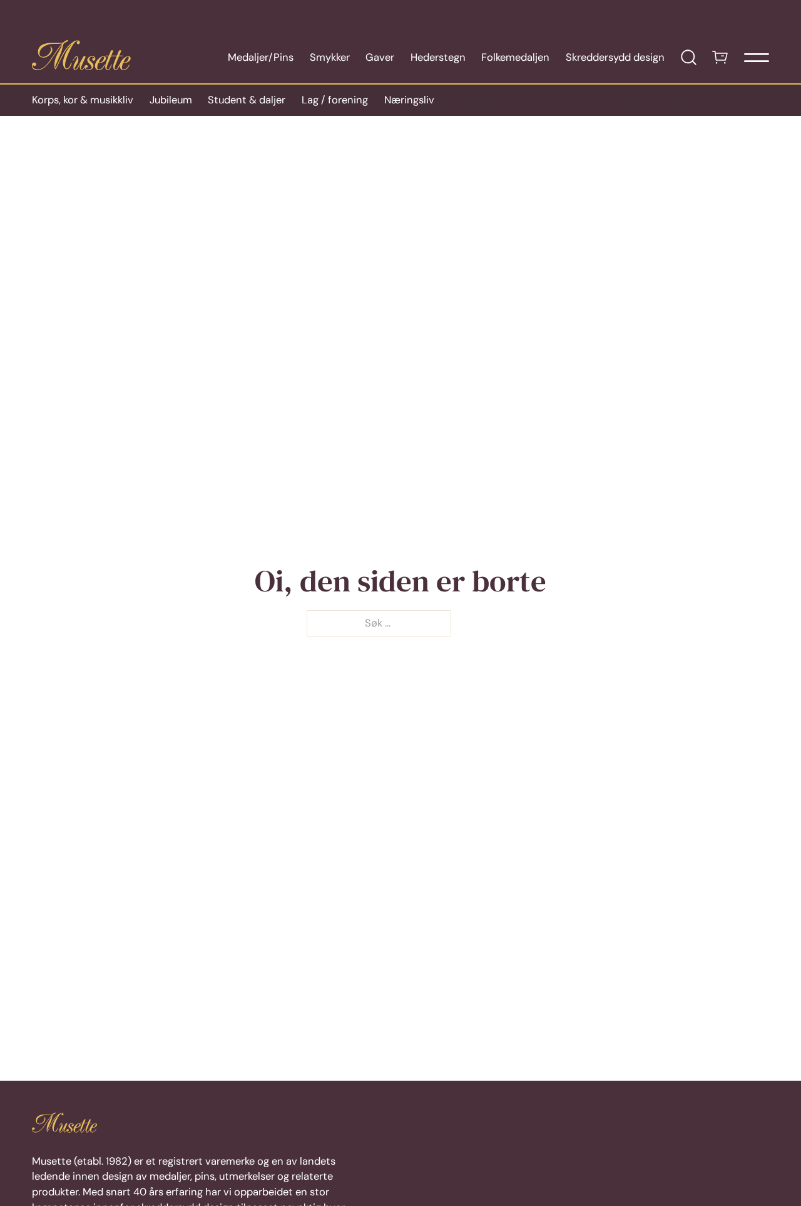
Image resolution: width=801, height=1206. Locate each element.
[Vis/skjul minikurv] (720, 57)
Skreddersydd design (615, 57)
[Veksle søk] (688, 57)
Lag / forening (335, 100)
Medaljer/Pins (260, 57)
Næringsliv (409, 100)
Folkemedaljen (515, 57)
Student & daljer (246, 100)
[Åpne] (756, 57)
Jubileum (171, 100)
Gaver (379, 57)
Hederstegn (438, 57)
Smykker (330, 57)
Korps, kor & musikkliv (82, 100)
